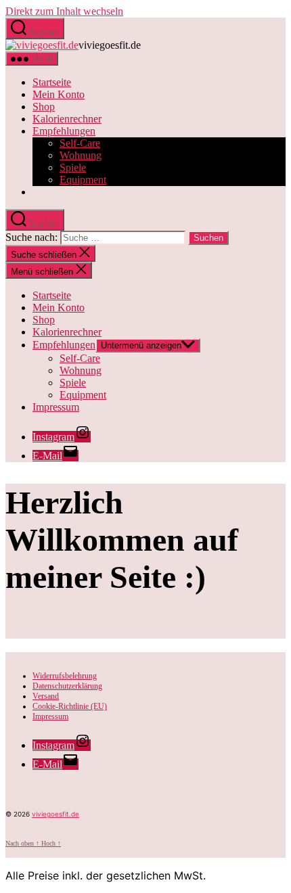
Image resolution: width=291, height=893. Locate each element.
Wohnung (81, 155)
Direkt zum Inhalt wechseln (64, 11)
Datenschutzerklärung (67, 686)
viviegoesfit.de (55, 814)
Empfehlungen (63, 344)
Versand (45, 696)
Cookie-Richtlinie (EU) (69, 706)
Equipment (83, 179)
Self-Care (80, 143)
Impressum (55, 407)
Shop (43, 319)
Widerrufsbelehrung (64, 676)
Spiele (73, 167)
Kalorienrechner (67, 332)
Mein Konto (58, 307)
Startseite (51, 295)
